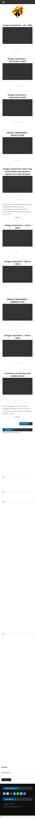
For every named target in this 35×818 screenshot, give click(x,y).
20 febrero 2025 (17, 326)
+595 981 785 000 (9, 804)
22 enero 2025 (17, 363)
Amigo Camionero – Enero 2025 (17, 336)
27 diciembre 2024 (17, 401)
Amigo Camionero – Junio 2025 (17, 226)
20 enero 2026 (17, 50)
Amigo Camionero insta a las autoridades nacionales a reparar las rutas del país (17, 171)
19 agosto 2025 (18, 160)
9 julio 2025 (18, 252)
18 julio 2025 (17, 199)
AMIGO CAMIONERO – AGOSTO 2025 (17, 134)
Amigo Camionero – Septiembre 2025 (17, 96)
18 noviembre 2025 (17, 86)
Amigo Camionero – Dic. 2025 (17, 25)
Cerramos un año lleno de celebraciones (17, 374)
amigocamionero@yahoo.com (12, 806)
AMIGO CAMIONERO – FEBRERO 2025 (17, 300)
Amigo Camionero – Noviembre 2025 (17, 60)
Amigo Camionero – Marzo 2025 (17, 262)
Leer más (17, 217)
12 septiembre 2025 (17, 122)
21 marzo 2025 (17, 289)
